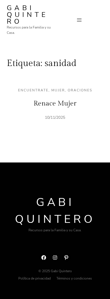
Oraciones (80, 90)
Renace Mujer (55, 103)
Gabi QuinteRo (27, 14)
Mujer (58, 90)
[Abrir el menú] (79, 20)
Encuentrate (33, 90)
